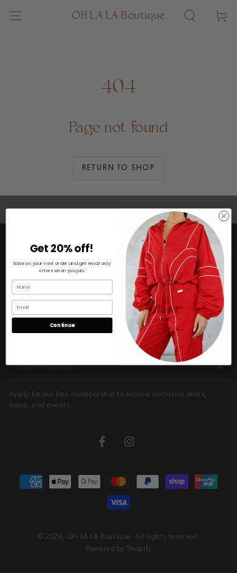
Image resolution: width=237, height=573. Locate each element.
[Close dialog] (224, 216)
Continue (62, 324)
